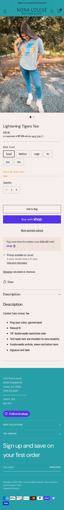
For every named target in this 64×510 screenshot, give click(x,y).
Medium (23, 154)
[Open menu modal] (4, 11)
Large (36, 154)
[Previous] (11, 3)
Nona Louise (23, 482)
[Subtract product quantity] (6, 189)
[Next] (53, 3)
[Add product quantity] (16, 189)
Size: (9, 147)
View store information (17, 262)
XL (48, 154)
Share (10, 282)
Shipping (7, 272)
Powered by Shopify (11, 488)
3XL (19, 162)
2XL (8, 162)
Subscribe (55, 467)
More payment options (32, 230)
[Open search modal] (51, 11)
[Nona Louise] (32, 11)
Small (9, 154)
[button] (32, 136)
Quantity (7, 182)
